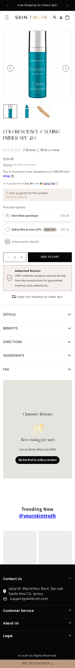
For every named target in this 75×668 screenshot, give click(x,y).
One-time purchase (24, 215)
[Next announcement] (67, 5)
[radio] (8, 215)
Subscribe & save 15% (33, 229)
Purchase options (14, 207)
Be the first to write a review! (38, 460)
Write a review (50, 150)
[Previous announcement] (7, 5)
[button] (37, 664)
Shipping (7, 164)
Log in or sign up (16, 196)
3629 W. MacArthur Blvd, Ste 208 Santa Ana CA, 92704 (36, 591)
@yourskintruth (37, 515)
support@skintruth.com (29, 599)
